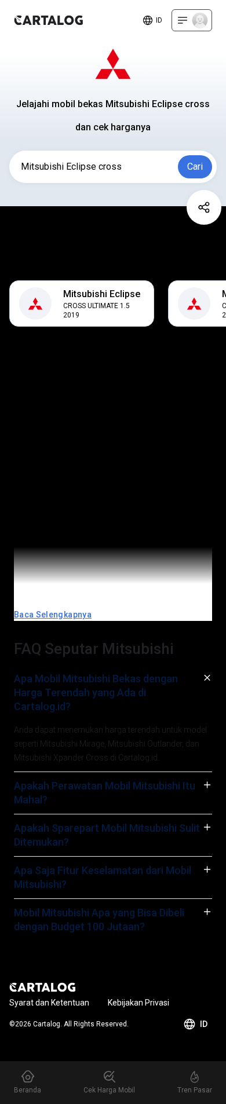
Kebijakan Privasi (138, 1002)
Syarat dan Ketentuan (49, 1002)
